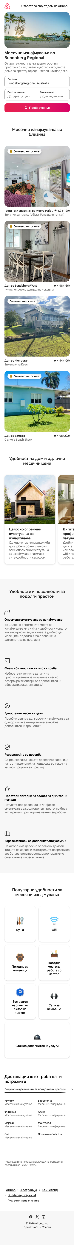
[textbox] (20, 96)
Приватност (31, 1227)
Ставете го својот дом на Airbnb (44, 6)
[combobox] (37, 83)
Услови (46, 1227)
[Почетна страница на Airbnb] (7, 6)
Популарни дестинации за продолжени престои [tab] (35, 1089)
